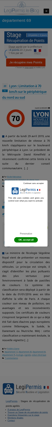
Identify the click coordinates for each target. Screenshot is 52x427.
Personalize (26, 233)
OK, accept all (26, 240)
